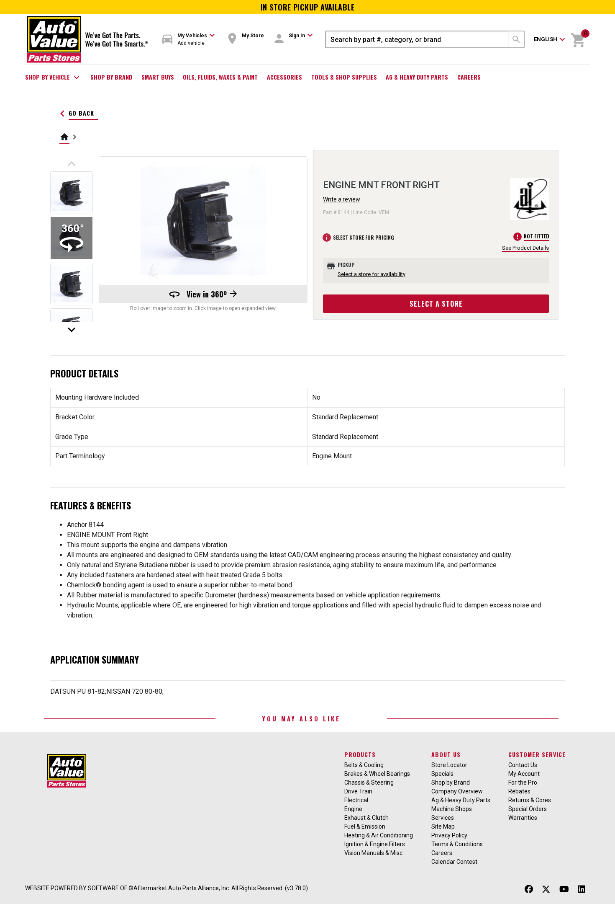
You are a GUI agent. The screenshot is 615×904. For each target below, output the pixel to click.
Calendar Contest (454, 861)
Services (442, 817)
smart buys (157, 76)
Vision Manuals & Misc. (374, 853)
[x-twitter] (546, 889)
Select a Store (436, 304)
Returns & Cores (529, 800)
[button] (188, 39)
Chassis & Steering (369, 782)
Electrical (356, 800)
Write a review (341, 199)
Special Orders (527, 809)
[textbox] (417, 39)
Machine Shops (451, 809)
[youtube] (564, 889)
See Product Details (525, 248)
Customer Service (537, 754)
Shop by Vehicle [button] (53, 77)
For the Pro (522, 782)
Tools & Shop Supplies (344, 76)
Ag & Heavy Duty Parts (417, 76)
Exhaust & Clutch (366, 817)
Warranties (522, 817)
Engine (353, 809)
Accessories (284, 76)
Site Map (443, 826)
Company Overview (457, 791)
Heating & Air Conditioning (378, 835)
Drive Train (358, 791)
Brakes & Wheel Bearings (377, 773)
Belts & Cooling (364, 765)
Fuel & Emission (364, 826)
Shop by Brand (111, 76)
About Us (446, 754)
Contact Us (522, 765)
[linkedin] (581, 889)
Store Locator (449, 765)
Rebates (519, 791)
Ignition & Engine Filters (374, 844)
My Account (524, 773)
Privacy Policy (449, 835)
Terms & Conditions (457, 844)
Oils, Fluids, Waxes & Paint (220, 76)
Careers (469, 76)
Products (360, 754)
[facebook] (529, 889)
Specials (442, 773)
